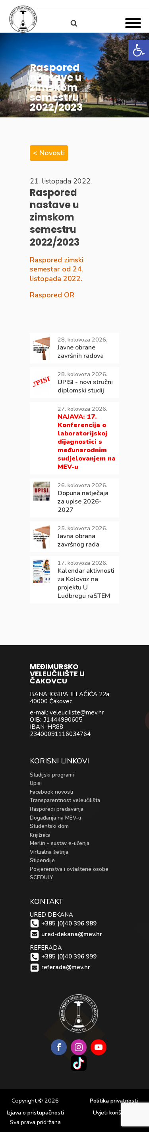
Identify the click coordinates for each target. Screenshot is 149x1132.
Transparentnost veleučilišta (65, 800)
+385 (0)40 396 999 (69, 956)
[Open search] (74, 23)
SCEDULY (41, 877)
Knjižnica (40, 835)
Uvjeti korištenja (113, 1112)
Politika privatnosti (113, 1101)
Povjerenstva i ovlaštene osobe (69, 869)
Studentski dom (49, 826)
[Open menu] (133, 23)
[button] (138, 50)
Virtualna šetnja (49, 852)
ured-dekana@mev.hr (71, 934)
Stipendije (42, 860)
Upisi (36, 783)
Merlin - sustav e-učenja (59, 843)
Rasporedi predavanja (56, 809)
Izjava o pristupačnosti (35, 1112)
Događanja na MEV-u (55, 818)
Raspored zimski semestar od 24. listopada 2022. (56, 269)
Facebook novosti (51, 792)
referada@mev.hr (65, 967)
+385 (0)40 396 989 (69, 923)
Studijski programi (52, 775)
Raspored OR (52, 295)
